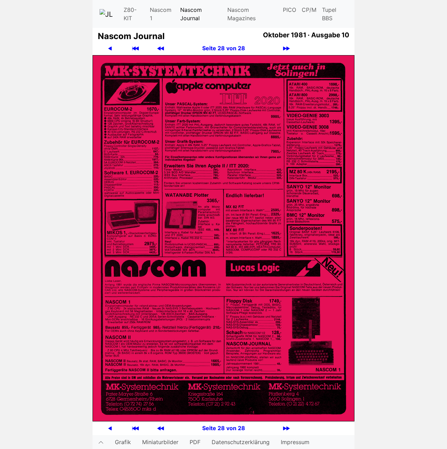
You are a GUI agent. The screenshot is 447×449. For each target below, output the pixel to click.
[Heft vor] (286, 48)
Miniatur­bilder (160, 442)
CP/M (309, 9)
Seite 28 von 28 (223, 48)
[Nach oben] (101, 442)
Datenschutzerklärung (241, 442)
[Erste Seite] (135, 48)
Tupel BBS (329, 14)
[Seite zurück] (110, 48)
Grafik (123, 442)
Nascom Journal (191, 14)
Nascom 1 (160, 14)
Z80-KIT (130, 14)
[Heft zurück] (161, 48)
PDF (195, 442)
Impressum (295, 442)
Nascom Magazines (241, 14)
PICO (289, 9)
